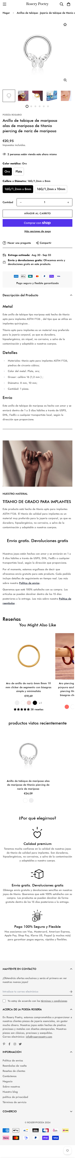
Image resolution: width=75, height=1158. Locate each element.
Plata (19, 171)
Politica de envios (13, 1060)
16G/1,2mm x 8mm (18, 189)
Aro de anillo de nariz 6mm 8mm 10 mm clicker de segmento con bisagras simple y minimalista (28, 687)
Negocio (7, 1081)
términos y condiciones (54, 1001)
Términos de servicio (14, 1102)
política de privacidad (15, 1097)
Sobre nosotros (11, 1087)
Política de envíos (29, 583)
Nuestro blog (10, 1092)
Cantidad (8, 202)
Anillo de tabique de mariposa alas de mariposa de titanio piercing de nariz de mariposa (28, 784)
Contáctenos (9, 1076)
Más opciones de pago (37, 231)
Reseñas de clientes (14, 1071)
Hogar (6, 13)
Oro (7, 171)
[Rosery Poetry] (37, 4)
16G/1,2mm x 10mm (51, 189)
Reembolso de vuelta (15, 1066)
